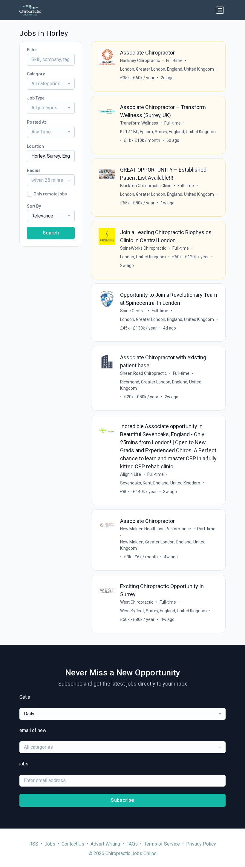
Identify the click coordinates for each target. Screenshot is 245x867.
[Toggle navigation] (220, 10)
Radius (34, 170)
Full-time (174, 60)
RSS (33, 844)
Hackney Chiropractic (140, 60)
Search (51, 233)
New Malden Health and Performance (155, 528)
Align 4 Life (130, 474)
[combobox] (51, 84)
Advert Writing (105, 844)
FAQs (132, 844)
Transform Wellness (139, 123)
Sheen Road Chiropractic (143, 373)
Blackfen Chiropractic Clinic (145, 185)
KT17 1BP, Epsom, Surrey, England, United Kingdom (168, 131)
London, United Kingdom (143, 256)
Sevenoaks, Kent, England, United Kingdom (160, 483)
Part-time (206, 528)
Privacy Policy (201, 844)
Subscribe (122, 800)
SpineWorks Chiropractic (143, 248)
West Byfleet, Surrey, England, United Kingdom (163, 610)
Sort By (34, 206)
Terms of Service (162, 844)
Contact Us (73, 844)
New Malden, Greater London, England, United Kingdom (163, 545)
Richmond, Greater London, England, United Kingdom (160, 385)
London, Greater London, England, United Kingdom (167, 69)
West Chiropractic (136, 602)
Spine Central (133, 310)
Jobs (50, 844)
